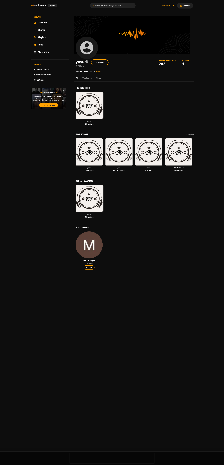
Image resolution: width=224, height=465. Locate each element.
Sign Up (165, 6)
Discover (42, 22)
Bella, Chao (118, 170)
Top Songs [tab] (87, 78)
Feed (40, 44)
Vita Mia (178, 170)
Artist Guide (39, 80)
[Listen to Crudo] (148, 151)
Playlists (42, 37)
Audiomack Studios (42, 74)
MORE (98, 71)
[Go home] (38, 5)
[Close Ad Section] (64, 90)
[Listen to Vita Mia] (178, 151)
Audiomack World (41, 69)
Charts (41, 29)
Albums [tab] (99, 78)
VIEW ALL (190, 134)
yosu (89, 121)
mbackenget (89, 260)
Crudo (148, 170)
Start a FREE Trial (48, 105)
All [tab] (77, 78)
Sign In (171, 6)
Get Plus (52, 5)
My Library (43, 52)
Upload (187, 5)
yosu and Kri (179, 167)
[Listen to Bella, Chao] (119, 151)
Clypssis (88, 124)
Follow (99, 62)
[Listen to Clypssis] (89, 105)
